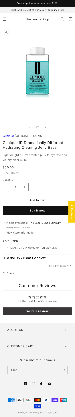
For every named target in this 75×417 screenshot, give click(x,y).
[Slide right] (46, 127)
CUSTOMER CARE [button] (20, 346)
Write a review (37, 311)
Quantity (8, 179)
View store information (20, 232)
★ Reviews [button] (71, 212)
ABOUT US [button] (15, 330)
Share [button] (10, 273)
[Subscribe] (64, 370)
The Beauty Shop (32, 413)
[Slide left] (29, 127)
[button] (5, 19)
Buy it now (37, 210)
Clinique (8, 136)
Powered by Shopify (48, 413)
